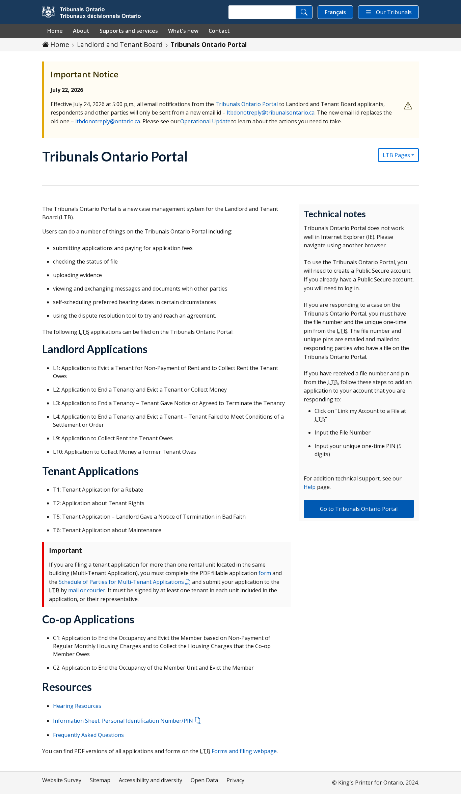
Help (310, 487)
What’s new (183, 30)
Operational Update (205, 121)
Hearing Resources (77, 706)
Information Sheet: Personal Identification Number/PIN (123, 720)
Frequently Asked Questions (88, 735)
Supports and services (129, 30)
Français (335, 12)
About (81, 30)
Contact (219, 30)
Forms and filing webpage (244, 751)
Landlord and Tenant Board (120, 44)
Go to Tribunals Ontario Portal (359, 509)
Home (55, 30)
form (265, 573)
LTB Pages (396, 155)
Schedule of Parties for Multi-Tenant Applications (122, 582)
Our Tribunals (394, 12)
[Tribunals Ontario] (92, 12)
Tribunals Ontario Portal (246, 104)
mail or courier (86, 590)
